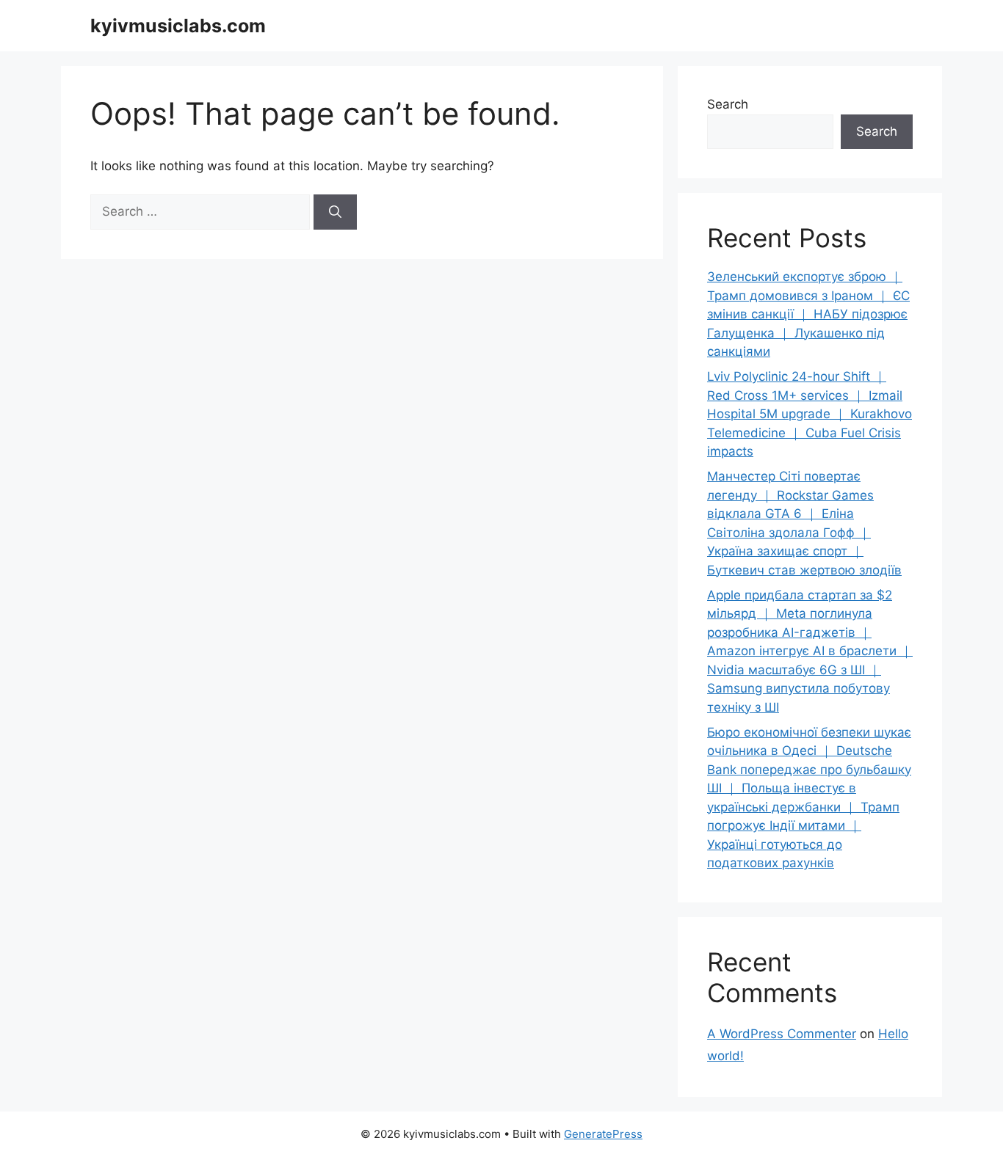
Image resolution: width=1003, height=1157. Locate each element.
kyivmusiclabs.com (178, 26)
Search (727, 104)
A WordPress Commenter (781, 1033)
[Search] (335, 212)
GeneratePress (603, 1134)
